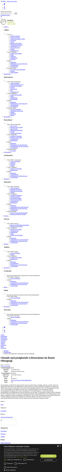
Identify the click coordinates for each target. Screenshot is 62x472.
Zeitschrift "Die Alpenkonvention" (19, 213)
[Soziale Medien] (4, 9)
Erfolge (12, 42)
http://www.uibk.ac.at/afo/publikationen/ (21, 380)
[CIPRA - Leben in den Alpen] (9, 1)
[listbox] (58, 446)
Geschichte (13, 40)
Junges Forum (14, 129)
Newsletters (4, 431)
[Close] (4, 33)
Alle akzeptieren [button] (48, 456)
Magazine (3, 434)
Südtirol (6, 244)
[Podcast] (4, 7)
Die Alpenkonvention (15, 198)
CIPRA (6, 27)
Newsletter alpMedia (15, 109)
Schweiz (6, 216)
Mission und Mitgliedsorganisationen (19, 225)
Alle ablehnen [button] (48, 460)
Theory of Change (15, 37)
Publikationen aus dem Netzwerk (18, 63)
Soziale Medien (14, 72)
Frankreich (6, 267)
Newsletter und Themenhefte (17, 69)
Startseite (6, 350)
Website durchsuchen (6, 11)
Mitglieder (13, 163)
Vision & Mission (14, 83)
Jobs (11, 90)
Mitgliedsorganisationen (16, 44)
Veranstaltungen (14, 65)
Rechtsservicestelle (15, 197)
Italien (5, 287)
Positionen (13, 56)
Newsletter (13, 150)
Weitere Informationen (22, 457)
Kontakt (12, 49)
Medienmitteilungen (6, 443)
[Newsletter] (4, 4)
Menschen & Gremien (16, 43)
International (7, 74)
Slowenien (6, 306)
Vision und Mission (15, 161)
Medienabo (13, 114)
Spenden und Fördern (15, 133)
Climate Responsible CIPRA (17, 39)
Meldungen (13, 62)
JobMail (12, 112)
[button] (21, 470)
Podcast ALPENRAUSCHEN (18, 214)
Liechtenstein (7, 152)
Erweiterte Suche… (6, 15)
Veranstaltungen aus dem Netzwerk (19, 146)
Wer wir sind (13, 126)
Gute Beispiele (14, 66)
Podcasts (12, 71)
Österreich (6, 179)
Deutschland (7, 116)
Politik (12, 55)
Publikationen (13, 58)
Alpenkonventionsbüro (16, 195)
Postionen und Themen (16, 137)
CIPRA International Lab (16, 84)
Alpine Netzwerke (15, 47)
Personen (12, 164)
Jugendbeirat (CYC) (15, 46)
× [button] (60, 446)
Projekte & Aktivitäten (16, 53)
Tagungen (12, 59)
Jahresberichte (14, 99)
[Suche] (16, 13)
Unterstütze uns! (14, 50)
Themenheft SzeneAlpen (16, 111)
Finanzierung (13, 89)
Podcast (12, 115)
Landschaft (3, 411)
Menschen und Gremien (16, 127)
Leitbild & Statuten (15, 36)
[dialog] (31, 458)
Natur (2, 404)
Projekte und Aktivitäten (16, 235)
